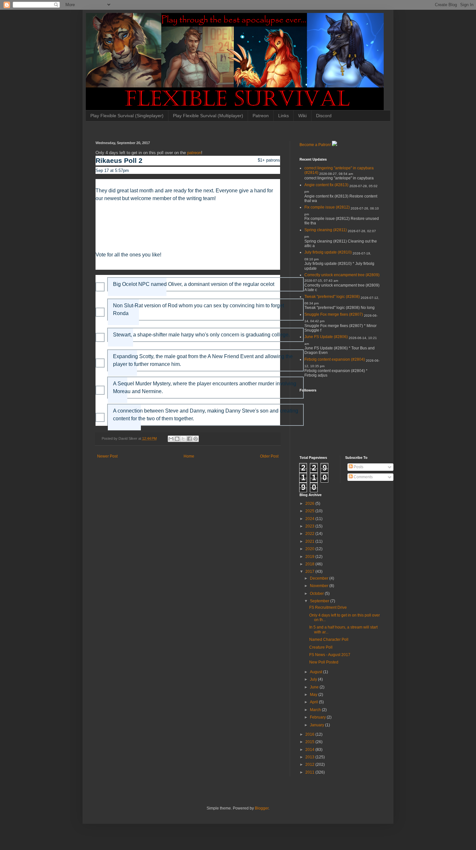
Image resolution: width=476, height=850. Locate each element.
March (316, 710)
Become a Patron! (315, 144)
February (318, 717)
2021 (310, 541)
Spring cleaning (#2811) (325, 230)
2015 (310, 742)
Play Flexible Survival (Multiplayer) (208, 115)
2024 (310, 518)
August (316, 672)
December (319, 578)
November (319, 586)
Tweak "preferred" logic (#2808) (332, 296)
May (314, 694)
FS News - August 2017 (329, 654)
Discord (324, 115)
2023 (310, 526)
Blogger (261, 808)
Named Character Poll (328, 639)
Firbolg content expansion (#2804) (334, 359)
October (317, 593)
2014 (310, 749)
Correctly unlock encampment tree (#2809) (342, 275)
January (317, 725)
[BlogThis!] (177, 439)
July (314, 679)
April (314, 702)
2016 (310, 734)
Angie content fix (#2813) (326, 185)
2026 (310, 503)
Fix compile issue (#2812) (327, 207)
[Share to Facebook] (189, 439)
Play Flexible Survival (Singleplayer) (127, 115)
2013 (310, 757)
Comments (363, 477)
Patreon (261, 115)
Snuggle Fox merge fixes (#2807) (333, 314)
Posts (358, 467)
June (315, 687)
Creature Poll (321, 647)
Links (283, 115)
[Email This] (171, 439)
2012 (310, 764)
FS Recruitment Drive (328, 607)
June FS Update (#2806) (326, 336)
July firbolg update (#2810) (328, 252)
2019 (310, 556)
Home (189, 456)
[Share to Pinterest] (195, 439)
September (320, 601)
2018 (310, 564)
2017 (310, 571)
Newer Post (107, 456)
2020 (310, 549)
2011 (310, 772)
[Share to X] (183, 439)
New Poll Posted (323, 662)
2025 (310, 511)
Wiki (302, 115)
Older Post (269, 456)
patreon (194, 152)
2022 (310, 533)
